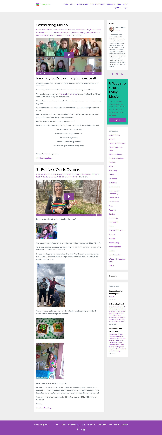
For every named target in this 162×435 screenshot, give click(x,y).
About (125, 4)
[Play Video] (38, 73)
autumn (112, 139)
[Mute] (93, 73)
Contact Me (110, 4)
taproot (112, 239)
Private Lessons (82, 4)
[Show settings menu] (96, 73)
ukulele (46, 35)
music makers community (46, 32)
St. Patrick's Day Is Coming (58, 169)
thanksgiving (114, 243)
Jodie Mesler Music (97, 4)
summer (112, 234)
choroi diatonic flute (44, 30)
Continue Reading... (44, 158)
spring (88, 32)
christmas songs (115, 154)
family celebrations (60, 30)
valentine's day (114, 255)
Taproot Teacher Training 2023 (116, 292)
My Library (117, 7)
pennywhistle (61, 32)
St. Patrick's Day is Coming (67, 94)
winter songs (116, 351)
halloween (113, 179)
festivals (71, 30)
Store (72, 4)
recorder (75, 32)
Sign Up (117, 120)
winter (111, 266)
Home (66, 4)
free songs (80, 30)
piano (69, 32)
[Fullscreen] (100, 73)
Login (125, 7)
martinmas (113, 183)
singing (82, 32)
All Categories (114, 135)
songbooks (113, 218)
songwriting (86, 174)
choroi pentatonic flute (116, 334)
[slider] (68, 73)
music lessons (95, 30)
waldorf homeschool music (60, 35)
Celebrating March (52, 25)
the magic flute (115, 247)
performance (114, 202)
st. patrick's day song (117, 230)
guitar (87, 30)
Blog (119, 4)
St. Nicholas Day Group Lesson (115, 330)
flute (111, 166)
